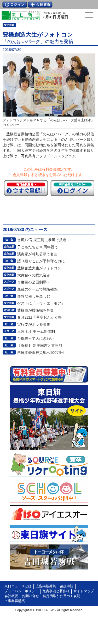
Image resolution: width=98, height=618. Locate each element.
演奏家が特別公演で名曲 (37, 254)
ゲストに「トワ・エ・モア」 (41, 303)
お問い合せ (30, 596)
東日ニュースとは (18, 586)
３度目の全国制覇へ (33, 282)
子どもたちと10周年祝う (37, 247)
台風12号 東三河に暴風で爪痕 (41, 240)
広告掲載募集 (46, 586)
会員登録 (40, 5)
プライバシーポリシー (21, 591)
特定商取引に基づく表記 (61, 596)
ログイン (14, 5)
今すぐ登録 (26, 188)
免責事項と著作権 (56, 591)
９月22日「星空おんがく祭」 (41, 317)
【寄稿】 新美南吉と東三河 (39, 345)
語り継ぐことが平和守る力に (41, 261)
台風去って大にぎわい (35, 338)
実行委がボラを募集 (33, 324)
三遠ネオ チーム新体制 (36, 331)
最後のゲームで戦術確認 (37, 289)
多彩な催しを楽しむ (33, 296)
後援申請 (66, 586)
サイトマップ (83, 591)
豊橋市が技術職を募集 (35, 310)
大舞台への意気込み (33, 275)
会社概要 (11, 596)
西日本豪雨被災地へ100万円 (40, 352)
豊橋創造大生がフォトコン (39, 268)
